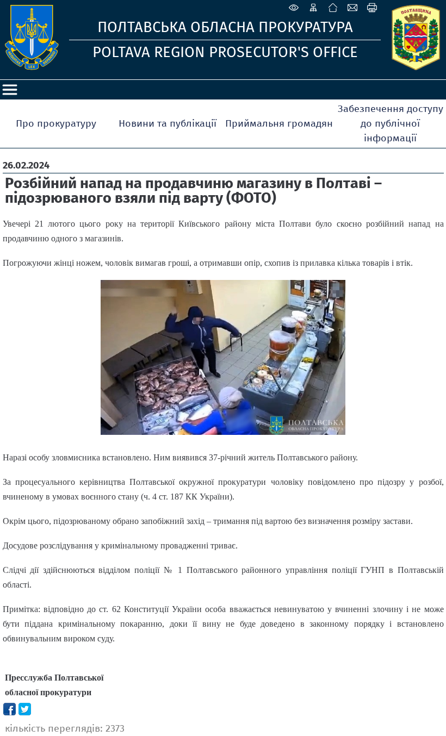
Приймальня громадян (279, 123)
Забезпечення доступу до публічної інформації (390, 123)
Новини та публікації (167, 123)
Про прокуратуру (56, 123)
